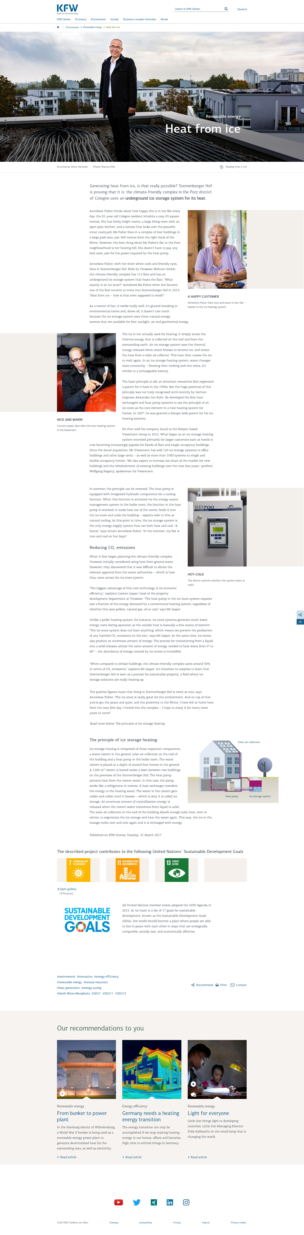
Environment (98, 19)
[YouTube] (119, 1203)
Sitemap (113, 1222)
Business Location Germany (139, 19)
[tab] (78, 870)
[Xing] (152, 1203)
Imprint (206, 1222)
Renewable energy (92, 27)
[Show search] (226, 9)
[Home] (115, 9)
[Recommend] (300, 615)
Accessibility (145, 1222)
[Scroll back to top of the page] (300, 622)
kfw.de (164, 19)
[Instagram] (185, 1203)
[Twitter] (136, 1203)
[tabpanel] (152, 872)
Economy (80, 19)
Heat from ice (113, 27)
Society (114, 19)
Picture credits (238, 1222)
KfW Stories (64, 19)
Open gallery (67, 889)
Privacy (177, 1222)
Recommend (204, 985)
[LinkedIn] (169, 1203)
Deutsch (242, 9)
